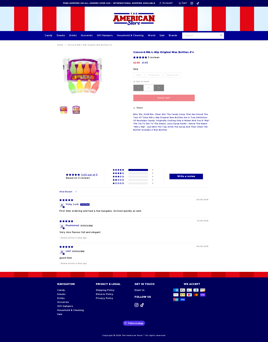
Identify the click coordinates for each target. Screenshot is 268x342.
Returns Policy (104, 294)
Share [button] (140, 108)
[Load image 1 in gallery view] (63, 110)
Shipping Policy (105, 290)
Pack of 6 (155, 76)
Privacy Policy (104, 298)
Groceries (63, 302)
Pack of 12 (174, 76)
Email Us (140, 290)
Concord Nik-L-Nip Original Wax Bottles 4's (90, 45)
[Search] (221, 35)
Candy (61, 290)
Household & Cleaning (70, 310)
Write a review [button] (186, 176)
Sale (59, 314)
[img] (66, 200)
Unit (140, 76)
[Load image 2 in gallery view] (76, 110)
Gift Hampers (65, 306)
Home (60, 45)
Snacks (61, 294)
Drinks (61, 298)
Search (189, 36)
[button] (183, 3)
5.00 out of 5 (89, 175)
